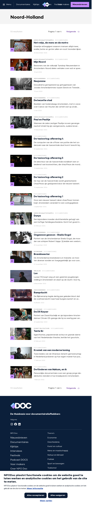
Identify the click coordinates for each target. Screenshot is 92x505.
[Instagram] (11, 424)
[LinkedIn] (19, 424)
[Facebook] (15, 424)
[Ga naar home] (46, 4)
